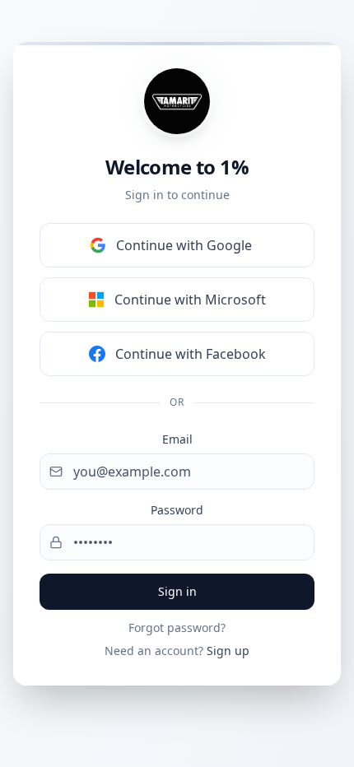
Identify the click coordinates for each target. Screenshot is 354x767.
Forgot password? (177, 627)
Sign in (177, 591)
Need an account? (177, 650)
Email (177, 439)
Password (177, 510)
